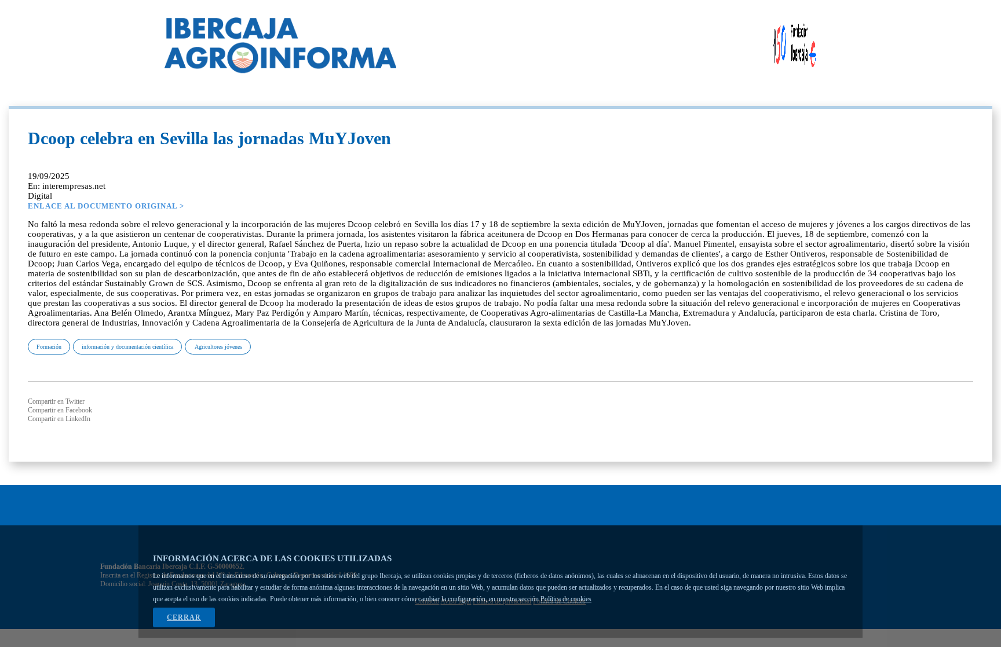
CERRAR (184, 617)
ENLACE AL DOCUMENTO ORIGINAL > (106, 206)
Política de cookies (565, 599)
